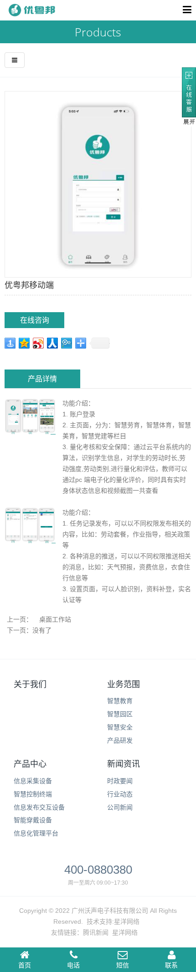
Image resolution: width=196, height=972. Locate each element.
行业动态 (120, 794)
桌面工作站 (55, 619)
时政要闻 (120, 781)
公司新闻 (120, 807)
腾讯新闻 (95, 932)
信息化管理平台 (36, 833)
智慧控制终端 (33, 794)
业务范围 (123, 684)
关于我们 (30, 684)
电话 (73, 965)
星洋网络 (126, 921)
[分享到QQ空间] (24, 343)
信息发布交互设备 (39, 807)
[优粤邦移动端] (98, 183)
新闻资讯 (123, 764)
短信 (122, 965)
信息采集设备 (33, 781)
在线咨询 (34, 320)
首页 (24, 965)
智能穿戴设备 (33, 820)
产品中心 (30, 764)
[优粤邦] (31, 10)
